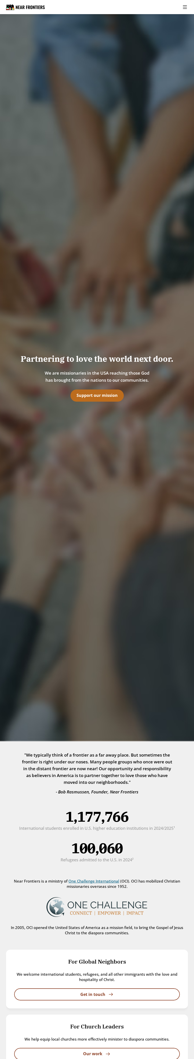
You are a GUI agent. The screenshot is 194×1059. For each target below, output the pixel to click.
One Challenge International (93, 881)
